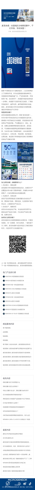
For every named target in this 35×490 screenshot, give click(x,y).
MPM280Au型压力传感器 (12, 301)
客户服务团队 (7, 328)
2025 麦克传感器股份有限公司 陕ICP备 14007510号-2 (17, 487)
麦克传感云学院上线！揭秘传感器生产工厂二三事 (17, 458)
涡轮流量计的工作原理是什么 (11, 382)
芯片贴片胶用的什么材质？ (11, 403)
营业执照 (17, 485)
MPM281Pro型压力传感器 (12, 293)
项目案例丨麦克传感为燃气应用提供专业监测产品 (17, 348)
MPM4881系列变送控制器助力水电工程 (14, 462)
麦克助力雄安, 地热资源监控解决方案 (14, 471)
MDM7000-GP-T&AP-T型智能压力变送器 (16, 313)
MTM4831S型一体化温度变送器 (13, 284)
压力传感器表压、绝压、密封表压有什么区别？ (16, 446)
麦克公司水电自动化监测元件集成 (12, 434)
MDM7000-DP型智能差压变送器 (14, 276)
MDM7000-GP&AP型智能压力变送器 (15, 289)
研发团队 (5, 340)
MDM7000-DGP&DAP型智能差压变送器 (16, 305)
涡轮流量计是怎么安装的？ (11, 386)
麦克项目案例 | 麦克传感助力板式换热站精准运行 (17, 356)
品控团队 (5, 332)
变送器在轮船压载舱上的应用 (11, 467)
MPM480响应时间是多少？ (10, 411)
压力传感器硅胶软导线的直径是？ (12, 394)
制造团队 (5, 336)
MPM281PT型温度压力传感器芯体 (14, 309)
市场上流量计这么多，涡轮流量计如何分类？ (16, 390)
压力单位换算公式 (8, 438)
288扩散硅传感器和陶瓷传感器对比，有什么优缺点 (17, 415)
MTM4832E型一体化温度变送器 (14, 297)
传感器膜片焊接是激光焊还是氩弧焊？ (14, 407)
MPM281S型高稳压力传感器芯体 (14, 280)
